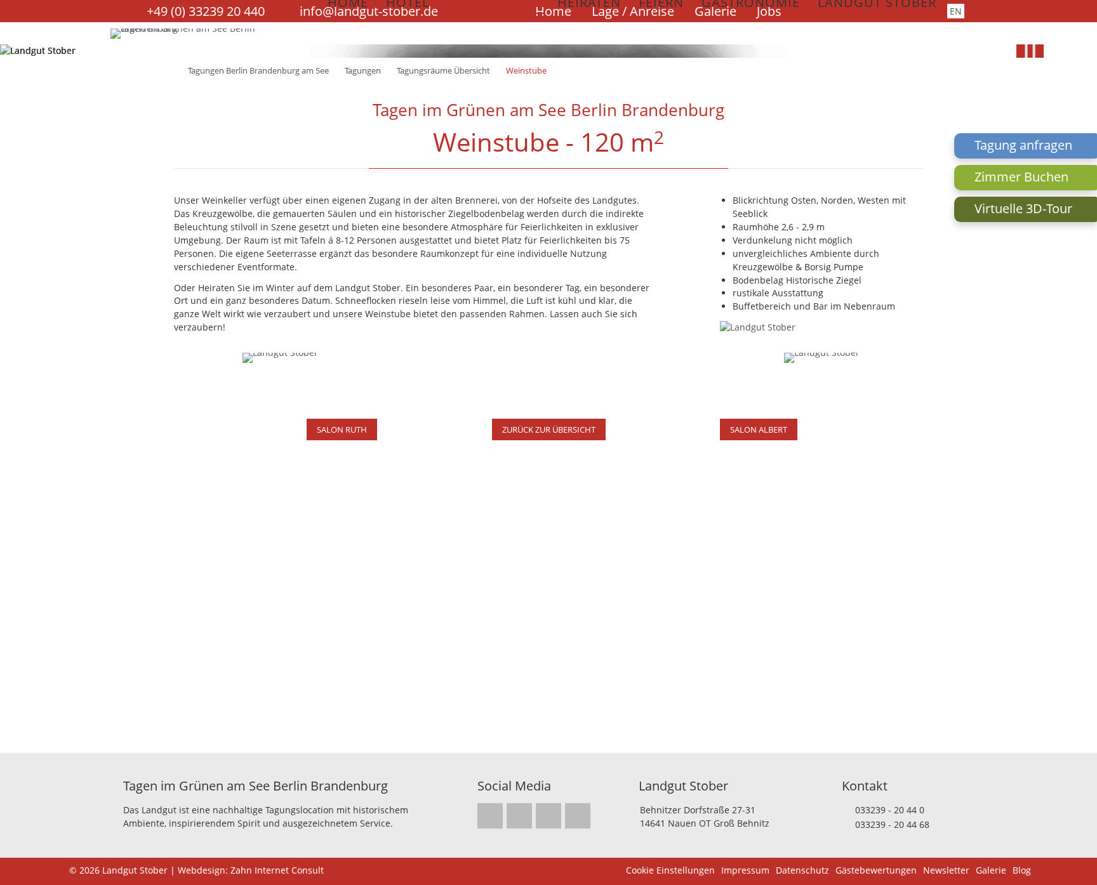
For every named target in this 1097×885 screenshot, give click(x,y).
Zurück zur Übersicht (548, 429)
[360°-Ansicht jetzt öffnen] (822, 358)
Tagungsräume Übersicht (443, 70)
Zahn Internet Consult (277, 870)
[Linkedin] (548, 816)
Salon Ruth (342, 429)
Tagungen (363, 70)
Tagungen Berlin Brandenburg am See (258, 70)
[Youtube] (577, 816)
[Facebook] (519, 816)
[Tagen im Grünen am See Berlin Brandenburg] (192, 28)
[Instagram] (490, 816)
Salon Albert (758, 429)
